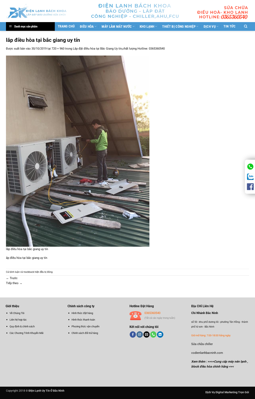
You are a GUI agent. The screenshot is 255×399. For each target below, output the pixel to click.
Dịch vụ (210, 26)
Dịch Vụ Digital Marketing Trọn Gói (227, 392)
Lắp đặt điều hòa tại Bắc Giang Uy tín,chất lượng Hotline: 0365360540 (119, 48)
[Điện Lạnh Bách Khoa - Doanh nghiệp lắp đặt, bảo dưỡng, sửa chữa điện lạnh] (37, 11)
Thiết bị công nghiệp (179, 26)
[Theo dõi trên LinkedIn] (160, 334)
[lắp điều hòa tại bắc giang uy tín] (77, 151)
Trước (12, 278)
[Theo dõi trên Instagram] (139, 334)
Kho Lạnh (147, 26)
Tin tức (229, 26)
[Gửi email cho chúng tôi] (146, 334)
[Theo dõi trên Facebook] (133, 334)
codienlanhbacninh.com (207, 353)
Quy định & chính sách (22, 326)
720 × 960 (58, 48)
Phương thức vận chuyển (85, 326)
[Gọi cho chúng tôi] (153, 334)
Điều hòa (87, 26)
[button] (246, 26)
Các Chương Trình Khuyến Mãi (26, 333)
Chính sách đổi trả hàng (85, 333)
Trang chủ (66, 26)
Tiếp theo (14, 283)
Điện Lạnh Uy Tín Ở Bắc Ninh (46, 390)
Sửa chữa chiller (202, 344)
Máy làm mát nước (117, 26)
